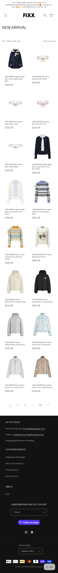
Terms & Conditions (14, 463)
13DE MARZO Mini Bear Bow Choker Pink (13, 123)
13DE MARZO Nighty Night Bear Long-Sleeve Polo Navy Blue (42, 166)
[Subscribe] (43, 512)
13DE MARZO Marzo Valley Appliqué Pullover (42, 255)
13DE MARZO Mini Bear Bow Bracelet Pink (40, 123)
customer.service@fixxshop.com (28, 434)
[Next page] (48, 405)
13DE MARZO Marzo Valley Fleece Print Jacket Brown (42, 386)
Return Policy (12, 476)
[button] (6, 15)
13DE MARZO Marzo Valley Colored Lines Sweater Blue (42, 211)
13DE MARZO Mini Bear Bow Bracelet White (40, 77)
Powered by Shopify (35, 567)
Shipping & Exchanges (15, 457)
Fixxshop (24, 567)
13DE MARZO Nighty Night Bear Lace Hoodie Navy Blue (15, 78)
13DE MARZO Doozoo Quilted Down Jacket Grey (15, 343)
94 (40, 405)
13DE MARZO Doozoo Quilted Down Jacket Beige (15, 300)
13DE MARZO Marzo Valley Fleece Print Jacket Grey (15, 386)
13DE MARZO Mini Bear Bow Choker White (13, 165)
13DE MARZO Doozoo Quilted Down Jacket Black (42, 300)
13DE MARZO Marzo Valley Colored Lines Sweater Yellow (15, 256)
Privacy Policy (12, 470)
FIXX (7, 494)
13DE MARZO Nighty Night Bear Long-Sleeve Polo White (15, 211)
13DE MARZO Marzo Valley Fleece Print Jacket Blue (42, 343)
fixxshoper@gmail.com (34, 428)
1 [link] (10, 405)
